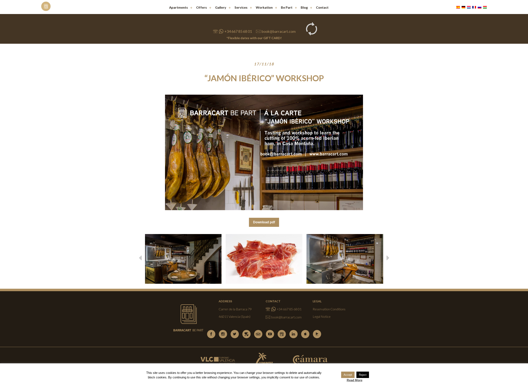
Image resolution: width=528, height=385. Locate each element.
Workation (264, 7)
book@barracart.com (279, 31)
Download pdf (264, 222)
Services (241, 7)
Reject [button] (363, 374)
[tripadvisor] (258, 334)
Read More (354, 380)
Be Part (286, 7)
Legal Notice (322, 316)
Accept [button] (348, 374)
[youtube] (270, 334)
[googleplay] (317, 334)
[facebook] (211, 334)
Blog (304, 7)
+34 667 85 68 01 (238, 31)
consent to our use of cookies (299, 377)
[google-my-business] (282, 334)
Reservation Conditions (329, 309)
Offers (201, 7)
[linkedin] (293, 334)
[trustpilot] (246, 334)
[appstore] (305, 334)
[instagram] (223, 334)
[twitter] (235, 334)
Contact (322, 7)
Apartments (178, 7)
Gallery (220, 7)
